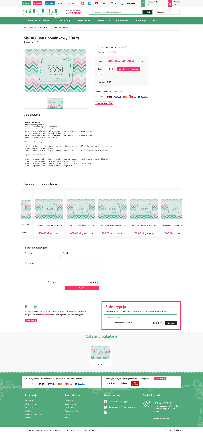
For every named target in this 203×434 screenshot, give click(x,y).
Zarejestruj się (70, 404)
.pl (177, 430)
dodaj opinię (120, 47)
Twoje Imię (29, 253)
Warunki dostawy (31, 404)
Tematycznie (34, 26)
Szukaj (147, 12)
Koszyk (67, 414)
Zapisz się (171, 323)
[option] (55, 70)
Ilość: (100, 69)
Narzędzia (102, 20)
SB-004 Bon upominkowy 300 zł (165, 225)
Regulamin (29, 407)
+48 (73, 13)
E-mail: (65, 253)
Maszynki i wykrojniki (38, 20)
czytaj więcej (31, 321)
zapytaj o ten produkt (104, 103)
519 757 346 (162, 402)
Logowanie (130, 3)
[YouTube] (96, 3)
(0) (177, 3)
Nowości (26, 3)
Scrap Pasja (112, 52)
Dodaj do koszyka (130, 69)
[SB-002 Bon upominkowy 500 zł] (55, 70)
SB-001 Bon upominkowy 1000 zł (70, 225)
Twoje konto (69, 407)
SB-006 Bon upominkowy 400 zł (38, 225)
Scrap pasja (40, 12)
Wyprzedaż (50, 3)
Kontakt (71, 3)
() (153, 3)
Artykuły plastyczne (145, 20)
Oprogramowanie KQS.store (87, 430)
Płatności (29, 400)
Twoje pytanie (30, 263)
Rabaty (28, 417)
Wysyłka (61, 3)
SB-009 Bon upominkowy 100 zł (101, 225)
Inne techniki (121, 20)
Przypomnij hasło (71, 411)
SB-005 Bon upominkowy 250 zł (133, 225)
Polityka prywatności (33, 414)
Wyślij (81, 288)
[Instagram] (82, 3)
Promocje (38, 3)
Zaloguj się (68, 400)
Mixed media (83, 20)
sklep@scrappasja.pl (74, 10)
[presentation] (24, 213)
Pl (107, 3)
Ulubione (67, 417)
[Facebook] (89, 3)
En (115, 3)
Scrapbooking (63, 20)
